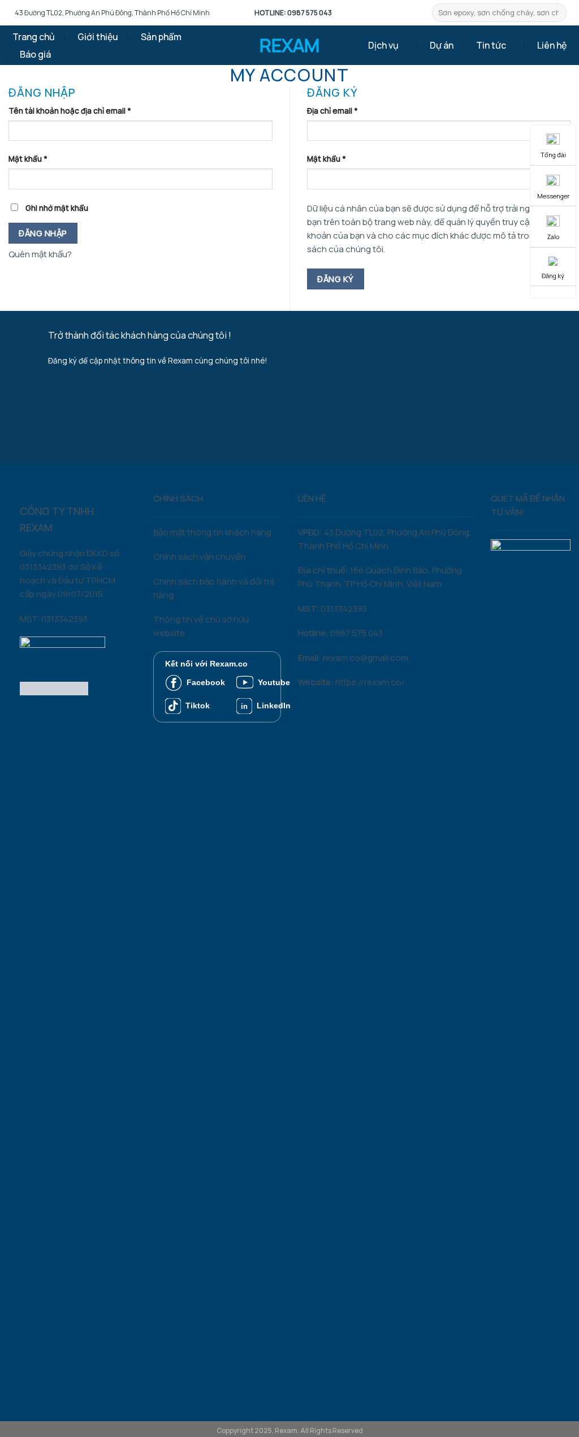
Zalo (553, 236)
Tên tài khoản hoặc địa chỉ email (69, 111)
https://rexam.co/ (370, 682)
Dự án (441, 45)
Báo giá (35, 54)
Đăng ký (335, 278)
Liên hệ (552, 45)
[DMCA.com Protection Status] (54, 688)
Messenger (553, 196)
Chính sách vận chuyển (199, 556)
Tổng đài (553, 154)
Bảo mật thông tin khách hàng (212, 532)
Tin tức (491, 45)
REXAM (289, 45)
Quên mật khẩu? (40, 254)
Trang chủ (33, 37)
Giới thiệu (97, 37)
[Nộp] (558, 13)
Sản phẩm (161, 37)
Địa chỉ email (332, 111)
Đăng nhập (43, 233)
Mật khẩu (27, 159)
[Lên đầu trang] (554, 1421)
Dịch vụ (383, 45)
